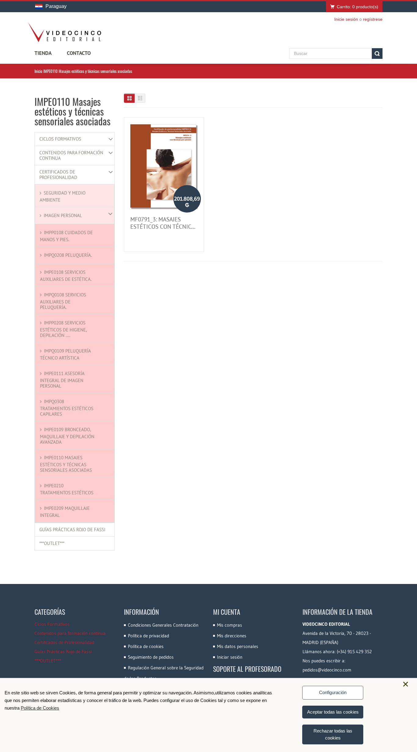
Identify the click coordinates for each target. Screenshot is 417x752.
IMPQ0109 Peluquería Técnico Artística (65, 354)
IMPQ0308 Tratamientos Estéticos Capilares (66, 408)
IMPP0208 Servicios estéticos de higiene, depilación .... (63, 329)
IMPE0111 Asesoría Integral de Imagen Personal (62, 380)
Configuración (332, 692)
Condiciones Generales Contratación (163, 625)
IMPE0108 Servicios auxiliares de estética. (66, 275)
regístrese (373, 19)
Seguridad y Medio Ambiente (62, 196)
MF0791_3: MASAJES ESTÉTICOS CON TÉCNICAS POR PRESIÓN (164, 227)
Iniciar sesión (229, 657)
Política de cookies (146, 646)
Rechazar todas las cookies (333, 734)
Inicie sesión (346, 19)
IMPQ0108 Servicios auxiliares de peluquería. (63, 301)
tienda (43, 53)
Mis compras (229, 625)
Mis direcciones (231, 636)
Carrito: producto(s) (357, 6)
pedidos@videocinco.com (327, 670)
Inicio (38, 71)
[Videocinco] (64, 32)
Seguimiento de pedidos (151, 657)
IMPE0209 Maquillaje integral (65, 511)
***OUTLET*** (51, 543)
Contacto (79, 53)
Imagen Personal (63, 215)
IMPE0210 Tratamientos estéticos (66, 489)
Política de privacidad (148, 636)
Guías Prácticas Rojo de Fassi (72, 529)
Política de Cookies (40, 708)
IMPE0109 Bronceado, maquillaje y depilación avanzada (67, 436)
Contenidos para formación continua (71, 155)
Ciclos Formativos (60, 139)
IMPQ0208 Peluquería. (68, 255)
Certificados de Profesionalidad (58, 174)
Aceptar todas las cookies (333, 711)
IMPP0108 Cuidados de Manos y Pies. (66, 236)
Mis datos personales (237, 646)
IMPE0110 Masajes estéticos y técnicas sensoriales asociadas (66, 464)
